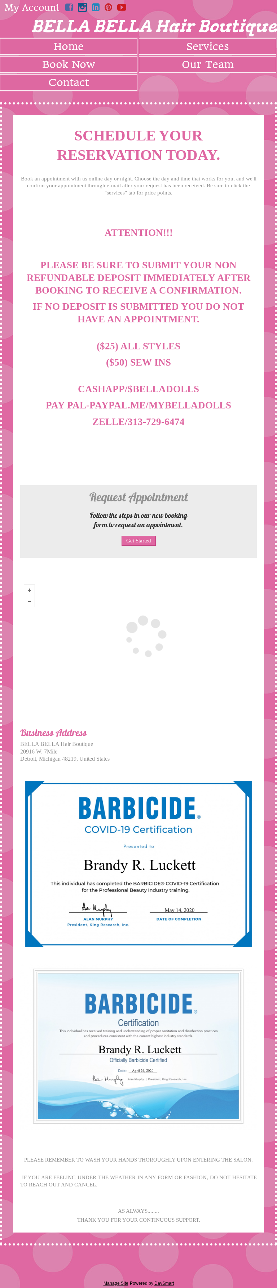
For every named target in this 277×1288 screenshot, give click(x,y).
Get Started (138, 541)
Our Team (208, 64)
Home (69, 46)
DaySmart (164, 1283)
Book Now (68, 64)
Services (207, 46)
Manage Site (116, 1283)
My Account (32, 7)
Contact (68, 82)
